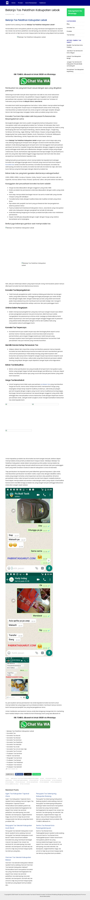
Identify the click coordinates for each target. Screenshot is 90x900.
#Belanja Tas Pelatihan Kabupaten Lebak (25, 778)
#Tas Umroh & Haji (11, 784)
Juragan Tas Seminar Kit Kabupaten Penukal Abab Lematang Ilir (74, 64)
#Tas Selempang (32, 782)
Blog (68, 24)
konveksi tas (9, 165)
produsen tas (45, 384)
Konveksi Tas (9, 14)
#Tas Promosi (57, 780)
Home (13, 3)
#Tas (42, 778)
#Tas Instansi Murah (20, 780)
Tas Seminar (70, 35)
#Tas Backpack (51, 778)
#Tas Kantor (33, 780)
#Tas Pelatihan (45, 780)
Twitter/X (28, 774)
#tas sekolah (20, 782)
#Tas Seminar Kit (56, 782)
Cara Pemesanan (31, 3)
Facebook (19, 774)
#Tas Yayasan (25, 784)
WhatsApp (37, 774)
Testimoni (42, 3)
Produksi (69, 31)
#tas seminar (44, 782)
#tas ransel (9, 782)
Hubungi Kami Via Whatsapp (75, 12)
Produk (20, 3)
